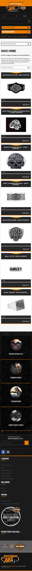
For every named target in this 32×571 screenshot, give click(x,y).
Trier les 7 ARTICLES (7, 67)
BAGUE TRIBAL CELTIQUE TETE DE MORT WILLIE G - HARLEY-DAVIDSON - (16, 112)
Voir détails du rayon (9, 44)
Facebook (3, 491)
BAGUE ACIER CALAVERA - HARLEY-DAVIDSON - (16, 220)
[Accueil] (16, 8)
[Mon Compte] (4, 16)
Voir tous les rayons (8, 27)
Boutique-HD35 (11, 566)
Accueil (3, 36)
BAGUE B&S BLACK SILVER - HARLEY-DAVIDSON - (16, 75)
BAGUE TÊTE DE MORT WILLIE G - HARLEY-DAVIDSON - (16, 148)
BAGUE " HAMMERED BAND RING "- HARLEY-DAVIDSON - (16, 184)
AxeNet (8, 567)
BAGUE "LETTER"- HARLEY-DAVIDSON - (16, 256)
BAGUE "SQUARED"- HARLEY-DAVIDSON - (16, 292)
